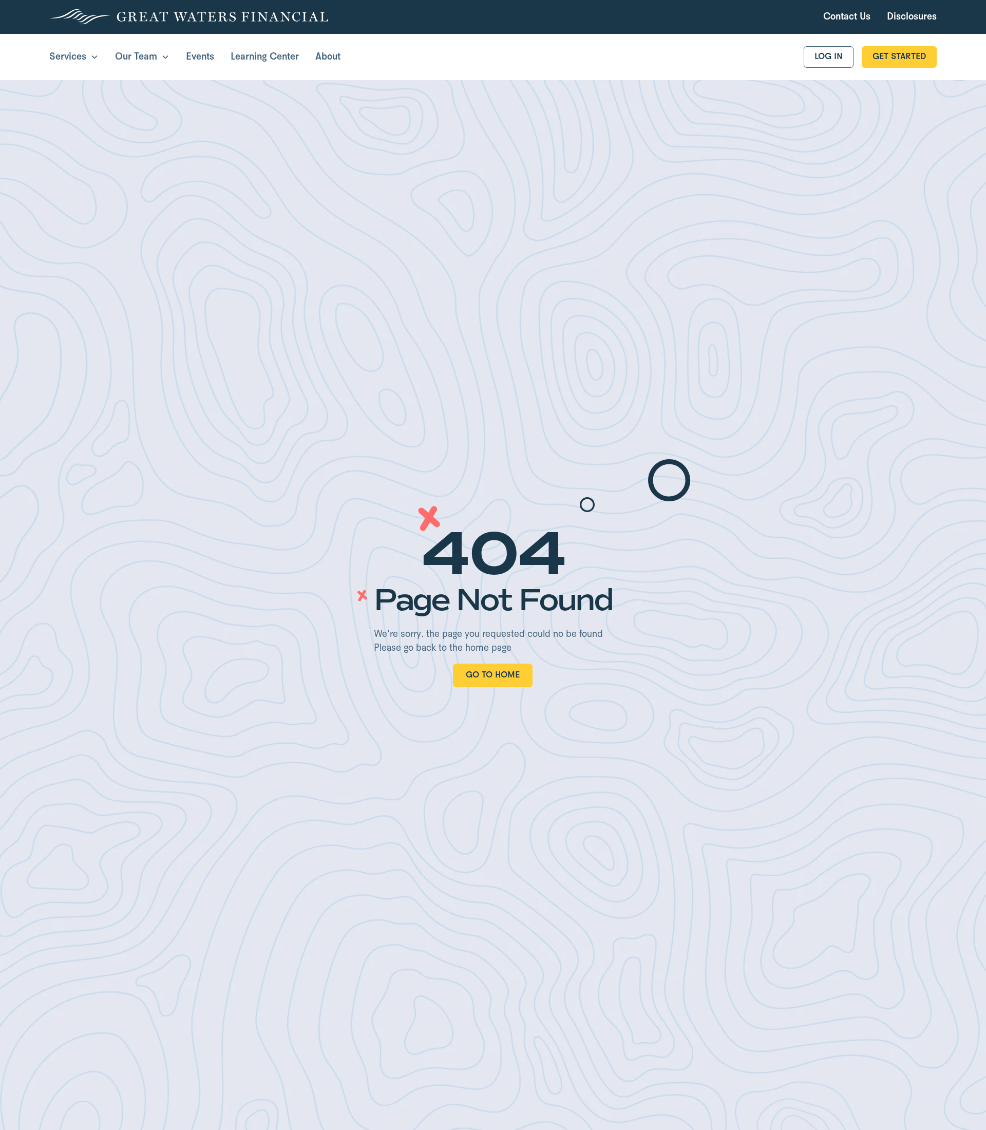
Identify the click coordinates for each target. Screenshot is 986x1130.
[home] (188, 17)
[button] (74, 57)
